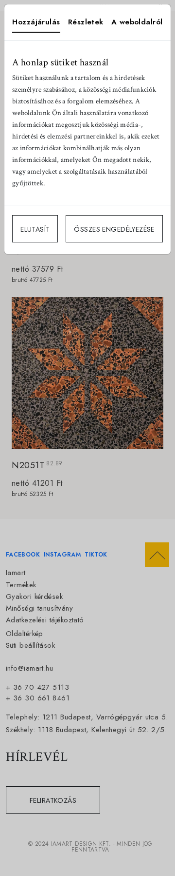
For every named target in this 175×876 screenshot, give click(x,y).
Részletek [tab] (86, 22)
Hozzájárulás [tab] (36, 22)
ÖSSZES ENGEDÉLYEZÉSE (114, 229)
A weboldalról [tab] (137, 22)
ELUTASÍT (35, 229)
